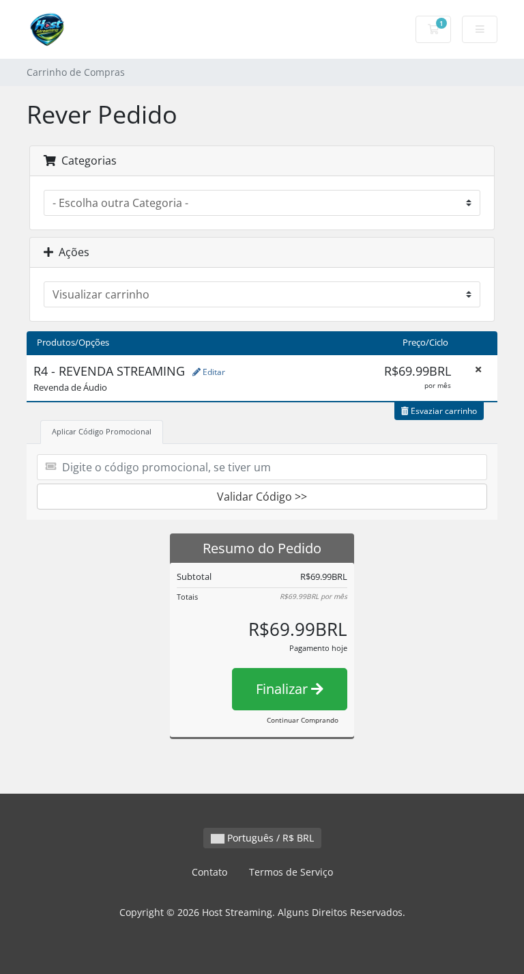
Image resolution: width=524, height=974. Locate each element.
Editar (213, 372)
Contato (209, 871)
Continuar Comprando (302, 720)
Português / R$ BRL (269, 837)
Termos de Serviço (291, 871)
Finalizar (283, 689)
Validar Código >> (262, 496)
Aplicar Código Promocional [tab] (101, 431)
